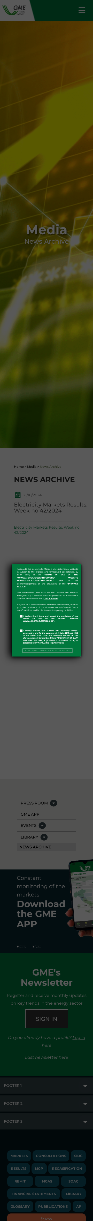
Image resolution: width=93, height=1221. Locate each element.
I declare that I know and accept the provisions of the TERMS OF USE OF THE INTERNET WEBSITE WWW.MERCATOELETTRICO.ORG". (50, 618)
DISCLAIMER (51, 598)
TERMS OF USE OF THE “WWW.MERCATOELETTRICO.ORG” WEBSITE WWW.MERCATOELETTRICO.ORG (47, 577)
